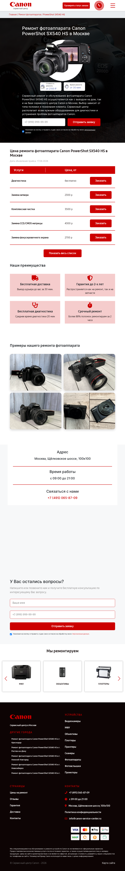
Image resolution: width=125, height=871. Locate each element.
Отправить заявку (84, 122)
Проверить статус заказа (76, 5)
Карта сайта (108, 863)
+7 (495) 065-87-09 (62, 498)
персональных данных (80, 634)
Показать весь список (62, 253)
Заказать (100, 180)
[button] (6, 678)
